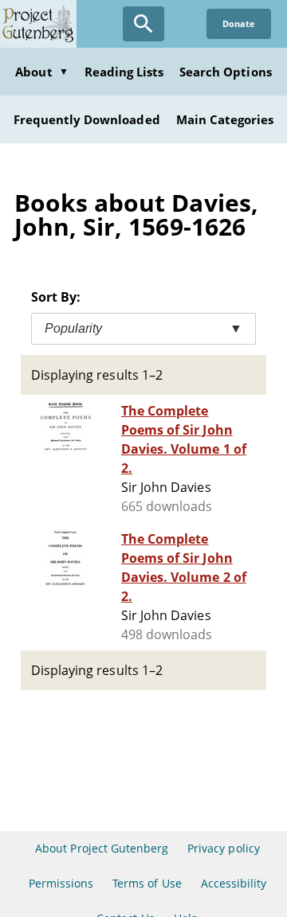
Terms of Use (146, 883)
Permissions (61, 883)
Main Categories (225, 119)
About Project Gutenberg (101, 848)
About (41, 72)
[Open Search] (143, 23)
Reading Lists (124, 72)
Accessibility (234, 883)
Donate (238, 23)
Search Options (225, 72)
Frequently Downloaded (87, 119)
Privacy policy (223, 848)
